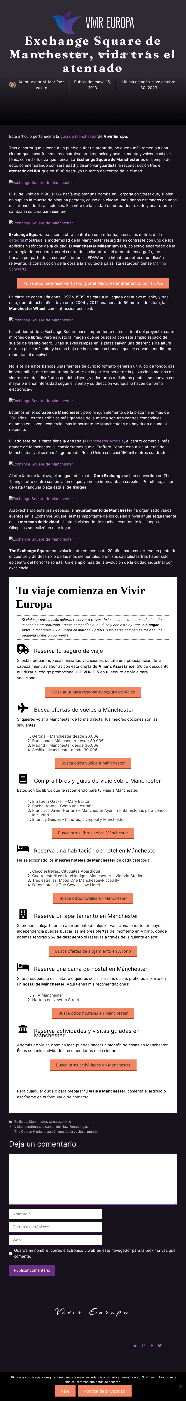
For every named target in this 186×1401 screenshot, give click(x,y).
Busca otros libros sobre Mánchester (93, 833)
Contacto (130, 53)
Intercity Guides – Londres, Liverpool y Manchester (78, 819)
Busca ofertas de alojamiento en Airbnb (93, 951)
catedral (16, 240)
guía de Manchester (78, 136)
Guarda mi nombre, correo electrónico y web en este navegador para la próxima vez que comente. (95, 1253)
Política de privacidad (104, 1391)
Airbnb (147, 931)
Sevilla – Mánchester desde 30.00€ (64, 750)
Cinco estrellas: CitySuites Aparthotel (66, 871)
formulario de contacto (67, 1097)
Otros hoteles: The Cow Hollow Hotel (66, 885)
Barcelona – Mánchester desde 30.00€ (68, 740)
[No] (180, 1386)
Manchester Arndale (105, 441)
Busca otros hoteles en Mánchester (93, 898)
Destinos (44, 53)
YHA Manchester (47, 995)
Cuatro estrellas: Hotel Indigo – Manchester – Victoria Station (87, 876)
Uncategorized (60, 1121)
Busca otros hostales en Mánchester (93, 1013)
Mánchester (38, 1121)
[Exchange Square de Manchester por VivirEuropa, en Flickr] (41, 182)
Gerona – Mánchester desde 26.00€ (65, 736)
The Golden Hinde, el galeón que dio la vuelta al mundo (56, 1131)
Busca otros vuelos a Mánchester (93, 763)
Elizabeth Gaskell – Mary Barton (61, 801)
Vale (65, 1391)
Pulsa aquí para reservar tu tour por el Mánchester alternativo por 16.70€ (93, 283)
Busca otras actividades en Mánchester (93, 1065)
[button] (148, 53)
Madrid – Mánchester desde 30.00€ (65, 745)
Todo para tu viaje (74, 53)
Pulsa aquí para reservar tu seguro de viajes (93, 692)
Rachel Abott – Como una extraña (63, 806)
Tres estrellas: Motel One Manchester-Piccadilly (75, 880)
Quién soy (106, 53)
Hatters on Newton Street (55, 999)
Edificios (20, 1121)
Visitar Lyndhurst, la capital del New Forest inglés (51, 1126)
